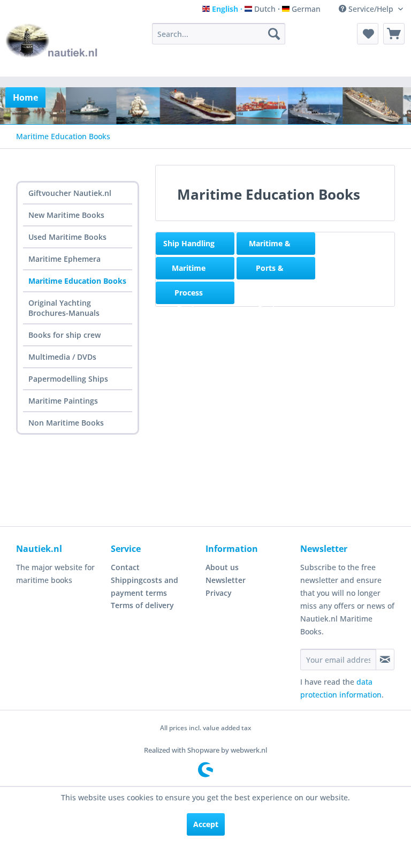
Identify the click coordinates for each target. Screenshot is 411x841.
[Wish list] (367, 33)
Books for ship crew (64, 335)
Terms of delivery (142, 605)
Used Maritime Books (67, 237)
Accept (205, 824)
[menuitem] (219, 33)
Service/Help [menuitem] (370, 9)
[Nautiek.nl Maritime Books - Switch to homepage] (51, 47)
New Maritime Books (66, 215)
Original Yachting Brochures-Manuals (64, 308)
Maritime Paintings (63, 401)
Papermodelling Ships (68, 379)
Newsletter (226, 580)
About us (222, 567)
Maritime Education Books (77, 281)
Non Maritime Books (66, 423)
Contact (125, 567)
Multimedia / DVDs (62, 357)
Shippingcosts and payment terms (144, 586)
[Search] (274, 33)
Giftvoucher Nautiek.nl (69, 193)
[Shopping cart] (394, 33)
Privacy (219, 593)
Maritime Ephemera (64, 259)
